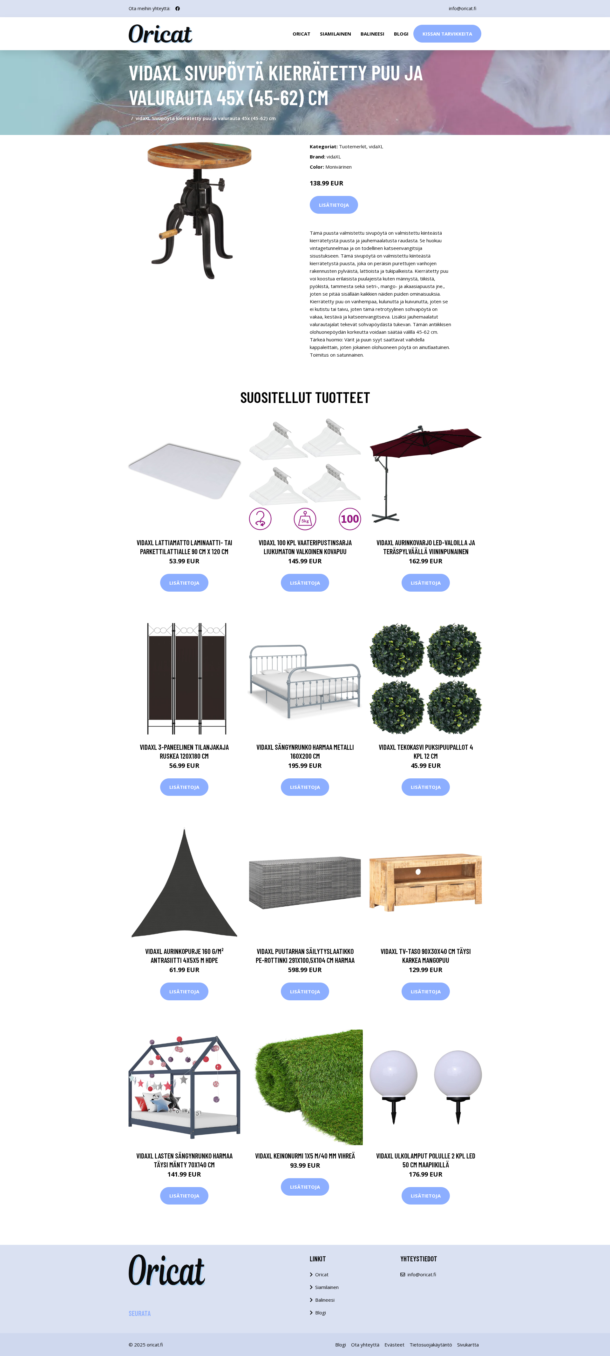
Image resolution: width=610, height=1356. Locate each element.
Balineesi (372, 33)
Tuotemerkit (352, 146)
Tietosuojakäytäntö (431, 1344)
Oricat (301, 33)
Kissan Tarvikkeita (447, 33)
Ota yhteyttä (365, 1344)
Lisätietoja (334, 205)
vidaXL (376, 146)
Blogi (401, 33)
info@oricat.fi (462, 8)
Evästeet (394, 1344)
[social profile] (177, 9)
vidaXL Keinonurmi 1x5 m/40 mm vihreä (305, 1155)
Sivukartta (468, 1344)
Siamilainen (335, 33)
